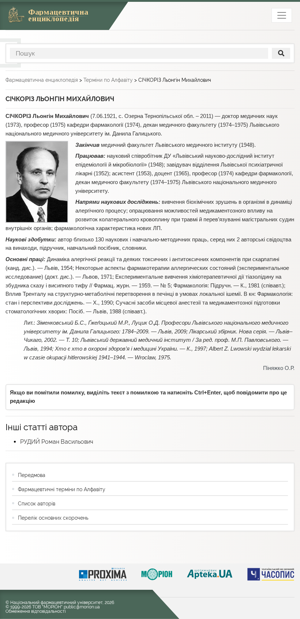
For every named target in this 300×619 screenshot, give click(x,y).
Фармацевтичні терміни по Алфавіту (61, 489)
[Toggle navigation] (281, 15)
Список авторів (36, 504)
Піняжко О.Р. (279, 368)
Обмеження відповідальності (35, 611)
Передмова (31, 475)
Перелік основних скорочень (53, 518)
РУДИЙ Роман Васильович (56, 441)
